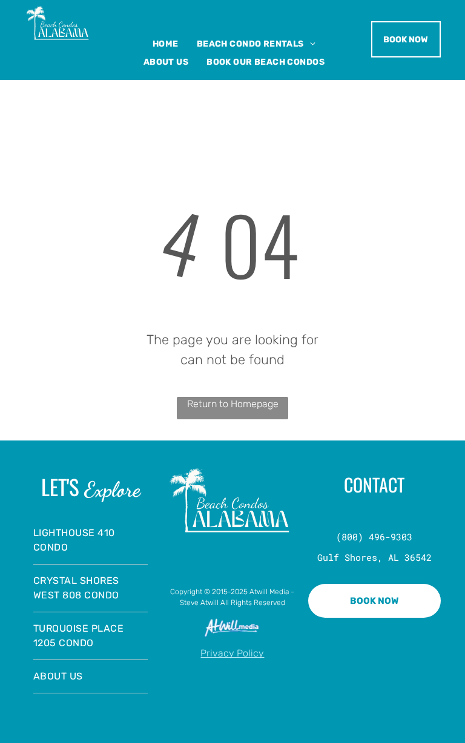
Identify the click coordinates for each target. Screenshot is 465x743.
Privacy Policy (232, 653)
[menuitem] (165, 43)
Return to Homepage (233, 404)
